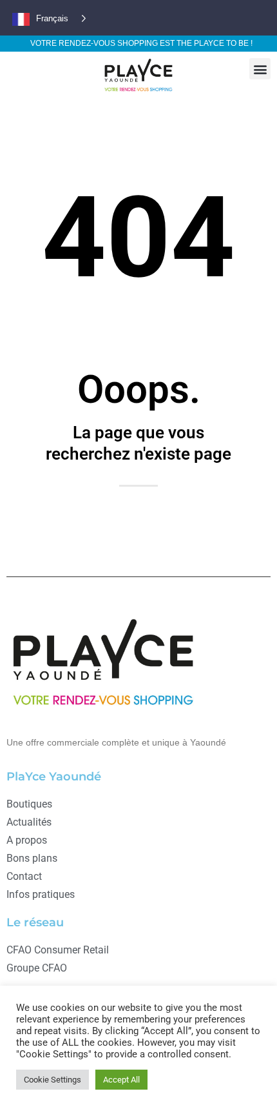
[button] (260, 68)
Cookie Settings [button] (52, 1079)
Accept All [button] (121, 1079)
